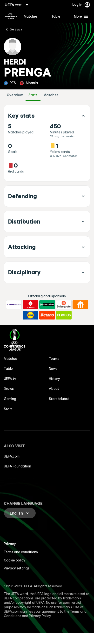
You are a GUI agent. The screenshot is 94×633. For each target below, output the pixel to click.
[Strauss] (30, 304)
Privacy (10, 544)
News (53, 369)
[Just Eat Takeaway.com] (80, 304)
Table (8, 369)
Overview (15, 95)
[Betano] (47, 315)
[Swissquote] (64, 304)
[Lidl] (30, 315)
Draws (9, 389)
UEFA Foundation (17, 466)
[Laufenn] (14, 304)
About (54, 389)
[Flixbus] (64, 315)
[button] (80, 16)
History (54, 379)
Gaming (10, 399)
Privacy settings (16, 568)
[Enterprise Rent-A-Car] (47, 304)
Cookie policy (14, 560)
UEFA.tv (10, 379)
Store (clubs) (59, 399)
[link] (31, 16)
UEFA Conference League (10, 16)
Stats (33, 95)
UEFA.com (12, 456)
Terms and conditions (21, 552)
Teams (54, 359)
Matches (51, 95)
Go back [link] (16, 29)
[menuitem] (33, 16)
